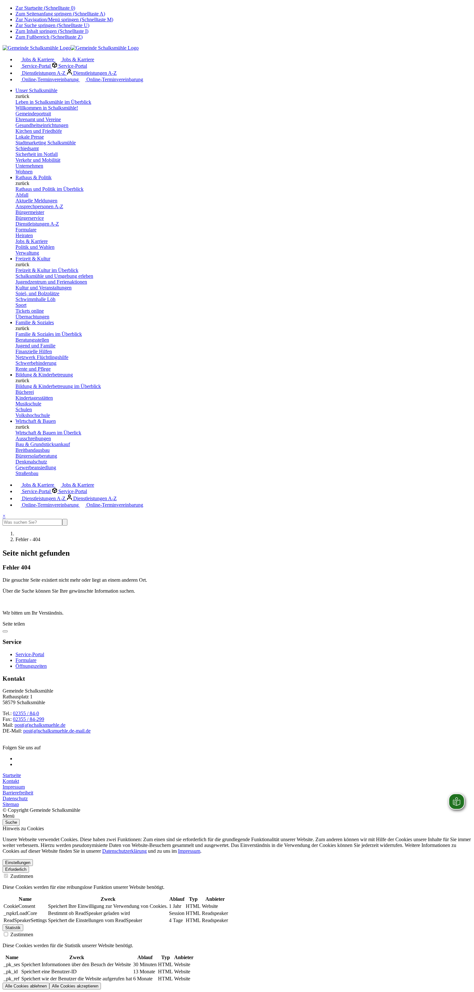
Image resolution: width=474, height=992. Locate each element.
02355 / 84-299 (28, 719)
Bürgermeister (29, 212)
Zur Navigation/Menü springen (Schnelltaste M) (64, 19)
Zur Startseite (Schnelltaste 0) (45, 8)
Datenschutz (15, 798)
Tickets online (29, 311)
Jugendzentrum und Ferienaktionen (51, 282)
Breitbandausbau (32, 450)
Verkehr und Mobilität (37, 160)
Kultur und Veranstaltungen (43, 287)
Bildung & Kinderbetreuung (44, 374)
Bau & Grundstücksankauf (42, 444)
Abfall (21, 195)
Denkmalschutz (31, 461)
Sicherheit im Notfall (36, 154)
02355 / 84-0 (26, 713)
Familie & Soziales (34, 322)
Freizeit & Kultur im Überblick (46, 270)
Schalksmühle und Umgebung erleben (54, 276)
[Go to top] (5, 631)
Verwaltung (27, 253)
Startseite (12, 775)
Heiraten (24, 235)
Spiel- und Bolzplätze (37, 293)
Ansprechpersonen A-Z (39, 206)
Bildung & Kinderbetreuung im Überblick (58, 386)
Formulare (25, 229)
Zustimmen (21, 876)
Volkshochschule (32, 415)
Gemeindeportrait (33, 113)
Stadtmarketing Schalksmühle (45, 142)
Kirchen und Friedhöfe (38, 131)
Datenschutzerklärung (124, 851)
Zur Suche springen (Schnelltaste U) (52, 25)
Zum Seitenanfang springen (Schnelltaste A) (60, 13)
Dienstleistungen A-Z (44, 73)
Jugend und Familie (35, 345)
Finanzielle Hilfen (33, 351)
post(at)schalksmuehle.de (40, 725)
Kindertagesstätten (34, 398)
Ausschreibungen (33, 438)
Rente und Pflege (33, 369)
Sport (20, 305)
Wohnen (24, 171)
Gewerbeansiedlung (35, 467)
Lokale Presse (29, 137)
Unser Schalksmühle (36, 90)
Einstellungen (17, 862)
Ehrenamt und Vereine (38, 119)
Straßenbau (26, 473)
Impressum (14, 787)
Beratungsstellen (32, 340)
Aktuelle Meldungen (36, 200)
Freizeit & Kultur (32, 258)
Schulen (23, 409)
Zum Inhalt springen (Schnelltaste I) (51, 31)
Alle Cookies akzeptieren (75, 986)
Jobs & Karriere (38, 59)
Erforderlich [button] (15, 869)
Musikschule (28, 403)
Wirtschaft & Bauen (35, 421)
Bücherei (24, 392)
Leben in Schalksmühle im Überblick (53, 102)
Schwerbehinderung (35, 363)
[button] (237, 816)
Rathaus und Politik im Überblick (49, 189)
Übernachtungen (32, 316)
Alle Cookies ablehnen (26, 986)
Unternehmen (29, 166)
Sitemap (11, 804)
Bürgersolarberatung (36, 456)
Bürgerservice (29, 218)
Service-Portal (36, 66)
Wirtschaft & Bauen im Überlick (48, 432)
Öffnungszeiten (31, 666)
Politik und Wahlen (34, 247)
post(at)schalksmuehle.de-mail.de (57, 731)
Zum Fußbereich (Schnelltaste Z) (49, 37)
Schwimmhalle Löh (35, 299)
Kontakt (11, 781)
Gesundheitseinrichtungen (41, 125)
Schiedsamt (27, 148)
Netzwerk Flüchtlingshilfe (41, 357)
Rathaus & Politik (33, 177)
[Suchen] (64, 522)
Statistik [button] (13, 927)
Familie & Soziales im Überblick (48, 334)
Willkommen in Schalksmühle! (46, 108)
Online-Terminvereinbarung (50, 79)
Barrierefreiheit (18, 792)
